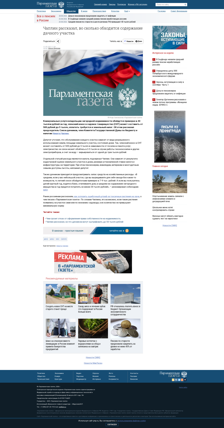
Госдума (162, 11)
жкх (57, 239)
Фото (111, 373)
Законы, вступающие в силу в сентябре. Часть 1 (168, 83)
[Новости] (128, 41)
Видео (78, 373)
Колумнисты (114, 379)
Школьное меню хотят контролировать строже (163, 208)
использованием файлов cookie (131, 421)
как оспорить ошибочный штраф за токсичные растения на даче (106, 196)
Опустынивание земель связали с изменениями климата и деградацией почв (168, 199)
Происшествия (99, 11)
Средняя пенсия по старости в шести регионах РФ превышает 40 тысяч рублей (97, 22)
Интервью (97, 379)
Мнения (96, 376)
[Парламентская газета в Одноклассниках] (182, 380)
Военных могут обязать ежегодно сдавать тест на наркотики (167, 217)
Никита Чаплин (61, 133)
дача (46, 239)
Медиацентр (81, 379)
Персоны (80, 376)
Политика (41, 11)
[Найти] (185, 4)
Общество (71, 11)
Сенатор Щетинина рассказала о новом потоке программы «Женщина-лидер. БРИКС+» (169, 102)
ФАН (45, 190)
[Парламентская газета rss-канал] (173, 380)
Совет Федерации (179, 11)
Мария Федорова (54, 48)
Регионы (112, 376)
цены (52, 239)
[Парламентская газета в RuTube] (185, 380)
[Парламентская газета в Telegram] (179, 380)
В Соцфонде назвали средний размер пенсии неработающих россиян (93, 19)
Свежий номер (100, 4)
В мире (84, 11)
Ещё (126, 11)
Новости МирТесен (93, 363)
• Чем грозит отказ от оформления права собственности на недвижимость (83, 218)
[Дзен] (138, 41)
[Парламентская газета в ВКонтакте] (176, 380)
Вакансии (134, 379)
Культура (115, 11)
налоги (63, 239)
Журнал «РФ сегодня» (137, 4)
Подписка (121, 4)
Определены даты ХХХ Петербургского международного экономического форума (167, 73)
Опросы (96, 373)
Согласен (112, 425)
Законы (112, 4)
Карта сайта (183, 387)
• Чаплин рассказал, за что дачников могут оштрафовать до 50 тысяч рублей (84, 221)
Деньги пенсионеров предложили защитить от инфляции (87, 16)
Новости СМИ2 (93, 357)
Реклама (133, 376)
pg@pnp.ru (62, 407)
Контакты (134, 373)
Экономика (56, 11)
